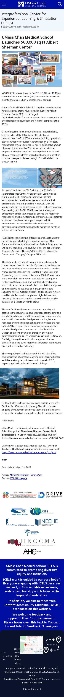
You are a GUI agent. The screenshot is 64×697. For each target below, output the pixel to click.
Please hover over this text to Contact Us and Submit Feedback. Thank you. (32, 624)
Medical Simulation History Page (26, 474)
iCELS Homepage (18, 478)
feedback (38, 614)
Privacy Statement (32, 689)
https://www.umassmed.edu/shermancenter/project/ (29, 452)
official (9, 656)
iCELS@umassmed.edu (49, 679)
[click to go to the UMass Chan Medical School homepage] (32, 4)
